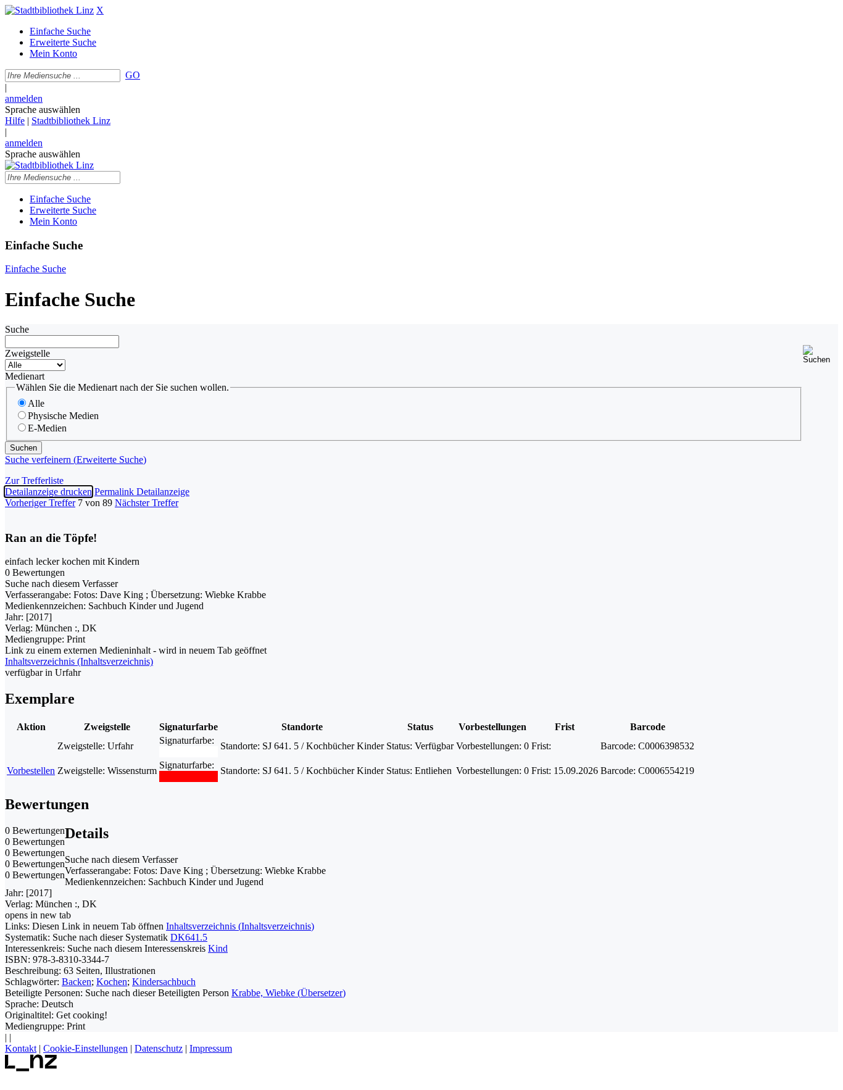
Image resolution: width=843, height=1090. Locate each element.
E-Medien (47, 428)
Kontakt (20, 1048)
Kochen (111, 981)
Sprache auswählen (42, 109)
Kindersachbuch (164, 981)
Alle (36, 403)
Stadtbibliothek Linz (70, 120)
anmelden (24, 98)
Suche (17, 329)
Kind (218, 948)
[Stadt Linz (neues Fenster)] (31, 1068)
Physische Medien (63, 415)
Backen (76, 981)
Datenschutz (159, 1048)
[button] (820, 354)
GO (132, 75)
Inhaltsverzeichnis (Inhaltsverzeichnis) (240, 926)
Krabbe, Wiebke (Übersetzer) (288, 993)
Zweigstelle (27, 353)
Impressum (210, 1048)
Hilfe (15, 120)
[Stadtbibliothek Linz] (49, 10)
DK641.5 (188, 937)
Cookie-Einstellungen (85, 1048)
